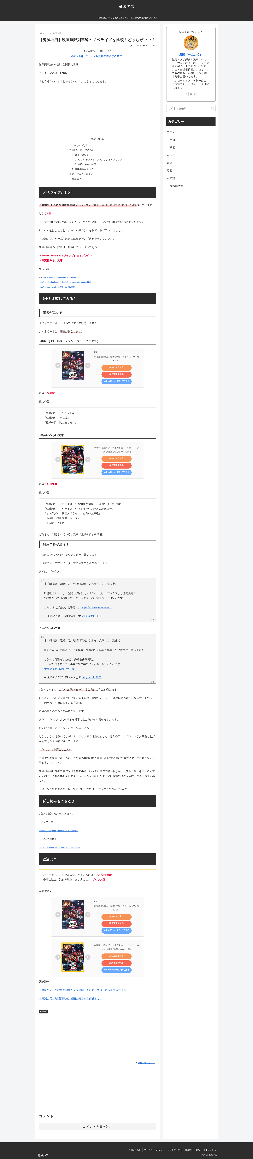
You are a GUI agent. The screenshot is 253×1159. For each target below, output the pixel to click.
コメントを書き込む (98, 1126)
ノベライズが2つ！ (82, 145)
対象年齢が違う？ (84, 169)
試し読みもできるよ (82, 173)
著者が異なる (82, 155)
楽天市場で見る (116, 374)
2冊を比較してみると (83, 150)
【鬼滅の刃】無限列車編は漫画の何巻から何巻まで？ (70, 998)
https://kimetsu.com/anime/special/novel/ (60, 277)
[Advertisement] (97, 107)
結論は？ (76, 178)
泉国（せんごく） (191, 54)
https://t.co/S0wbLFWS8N (59, 668)
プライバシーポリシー (154, 1150)
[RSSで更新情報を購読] (195, 94)
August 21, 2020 (91, 616)
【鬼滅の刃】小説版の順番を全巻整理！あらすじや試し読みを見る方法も (82, 990)
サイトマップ (173, 1150)
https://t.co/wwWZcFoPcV (96, 607)
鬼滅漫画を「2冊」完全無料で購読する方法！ (97, 56)
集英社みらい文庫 (87, 164)
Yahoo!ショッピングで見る (116, 381)
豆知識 (44, 1011)
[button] (212, 108)
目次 (93, 138)
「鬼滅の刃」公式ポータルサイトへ (199, 1150)
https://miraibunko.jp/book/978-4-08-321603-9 (57, 287)
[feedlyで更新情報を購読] (191, 94)
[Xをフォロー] (187, 94)
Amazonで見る (116, 367)
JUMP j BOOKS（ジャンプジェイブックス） (101, 159)
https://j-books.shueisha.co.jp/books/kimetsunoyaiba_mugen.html (65, 282)
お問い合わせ (135, 1150)
